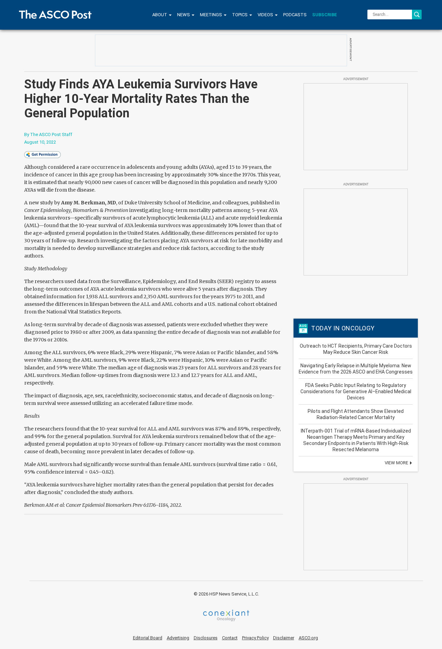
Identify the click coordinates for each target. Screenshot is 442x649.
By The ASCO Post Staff (48, 134)
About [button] (160, 14)
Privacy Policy (255, 637)
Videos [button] (266, 14)
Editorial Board (147, 637)
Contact (230, 637)
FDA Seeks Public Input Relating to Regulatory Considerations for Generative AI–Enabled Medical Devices (355, 391)
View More (397, 462)
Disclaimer (283, 637)
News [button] (184, 14)
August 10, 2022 (40, 142)
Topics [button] (240, 14)
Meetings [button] (211, 14)
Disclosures (206, 637)
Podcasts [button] (295, 14)
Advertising (178, 637)
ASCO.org (308, 637)
